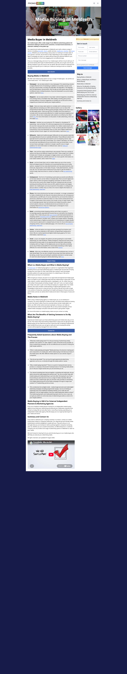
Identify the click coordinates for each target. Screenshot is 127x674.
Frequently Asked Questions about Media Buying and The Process (86, 91)
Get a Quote (51, 72)
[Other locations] (94, 3)
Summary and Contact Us (84, 101)
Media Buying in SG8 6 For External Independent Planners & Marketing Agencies (87, 96)
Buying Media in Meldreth (84, 77)
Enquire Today (51, 261)
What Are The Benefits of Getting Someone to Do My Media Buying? (86, 87)
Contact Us (51, 330)
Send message (87, 68)
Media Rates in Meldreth (84, 84)
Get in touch (63, 24)
